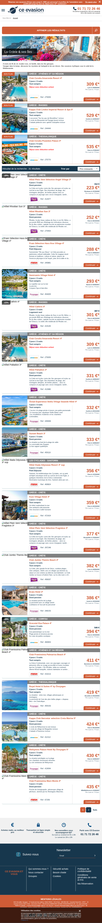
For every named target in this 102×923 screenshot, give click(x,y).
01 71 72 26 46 (88, 9)
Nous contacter (35, 872)
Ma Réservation (85, 884)
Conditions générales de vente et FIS (87, 877)
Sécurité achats (60, 869)
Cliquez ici (24, 920)
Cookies (57, 876)
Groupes (32, 876)
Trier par (65, 169)
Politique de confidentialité (84, 870)
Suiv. (95, 810)
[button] (88, 169)
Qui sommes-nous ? (38, 869)
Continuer (91, 99)
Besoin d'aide (59, 872)
